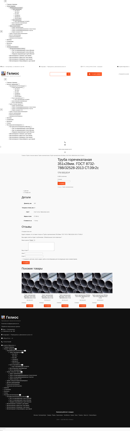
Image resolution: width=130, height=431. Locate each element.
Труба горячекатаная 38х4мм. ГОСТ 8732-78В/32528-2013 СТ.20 (82, 297)
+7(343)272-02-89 (123, 74)
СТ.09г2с (36, 216)
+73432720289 (7, 341)
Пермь (54, 415)
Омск (76, 415)
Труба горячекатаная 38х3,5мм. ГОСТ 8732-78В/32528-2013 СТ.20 (65, 297)
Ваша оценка (26, 240)
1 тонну (36, 220)
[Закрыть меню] (5, 1)
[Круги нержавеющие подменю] (23, 98)
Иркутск (86, 415)
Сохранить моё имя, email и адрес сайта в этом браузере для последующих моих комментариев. (50, 259)
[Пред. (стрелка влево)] (0, 430)
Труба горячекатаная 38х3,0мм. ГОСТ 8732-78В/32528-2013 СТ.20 (30, 297)
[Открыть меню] (1, 31)
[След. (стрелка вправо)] (2, 430)
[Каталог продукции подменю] (19, 84)
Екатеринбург (42, 415)
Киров (72, 415)
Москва (36, 415)
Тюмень (80, 415)
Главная (23, 155)
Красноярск (59, 415)
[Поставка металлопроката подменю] (23, 125)
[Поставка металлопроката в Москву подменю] (31, 126)
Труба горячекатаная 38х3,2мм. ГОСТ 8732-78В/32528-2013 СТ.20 (47, 297)
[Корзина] (0, 147)
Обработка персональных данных (10, 326)
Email (23, 256)
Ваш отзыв (25, 250)
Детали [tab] (26, 190)
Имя (23, 253)
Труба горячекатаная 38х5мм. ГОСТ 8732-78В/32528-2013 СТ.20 (100, 297)
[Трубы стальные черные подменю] (22, 104)
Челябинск (67, 415)
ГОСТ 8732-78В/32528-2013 (41, 212)
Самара (49, 415)
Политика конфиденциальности (10, 323)
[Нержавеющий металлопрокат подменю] (25, 86)
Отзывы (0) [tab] (27, 192)
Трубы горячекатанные (44, 155)
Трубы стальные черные (32, 155)
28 (34, 207)
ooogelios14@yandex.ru (123, 66)
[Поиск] (68, 74)
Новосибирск (92, 415)
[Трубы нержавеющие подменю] (23, 87)
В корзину (61, 183)
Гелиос (13, 73)
